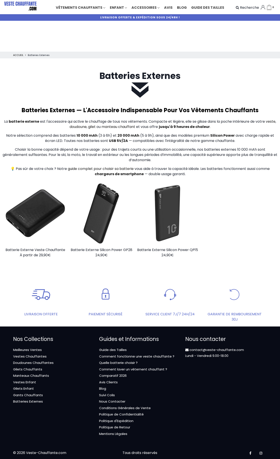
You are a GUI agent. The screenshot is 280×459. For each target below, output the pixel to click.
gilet (92, 126)
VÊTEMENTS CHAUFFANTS (79, 7)
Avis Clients (108, 382)
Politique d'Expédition (116, 421)
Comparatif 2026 (113, 375)
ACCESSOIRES (144, 7)
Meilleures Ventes (27, 349)
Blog (102, 388)
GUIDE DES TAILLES (207, 7)
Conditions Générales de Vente (125, 408)
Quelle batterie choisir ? (118, 362)
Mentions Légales (113, 433)
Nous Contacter (112, 401)
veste (270, 121)
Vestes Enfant (24, 382)
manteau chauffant (118, 126)
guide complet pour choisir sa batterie (101, 168)
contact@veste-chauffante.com (216, 349)
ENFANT (117, 7)
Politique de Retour (114, 427)
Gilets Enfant (23, 388)
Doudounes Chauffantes (33, 362)
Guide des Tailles (113, 349)
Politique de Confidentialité (121, 414)
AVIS (168, 7)
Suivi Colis (107, 395)
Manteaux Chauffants (31, 375)
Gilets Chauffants (27, 369)
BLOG (182, 7)
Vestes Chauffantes (30, 356)
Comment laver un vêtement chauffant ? (133, 369)
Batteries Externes (28, 401)
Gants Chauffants (28, 395)
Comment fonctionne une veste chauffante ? (136, 356)
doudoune (78, 126)
